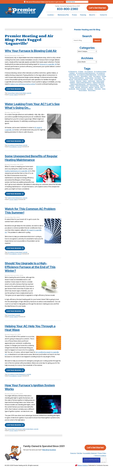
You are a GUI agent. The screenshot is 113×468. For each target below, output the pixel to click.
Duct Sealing (98, 78)
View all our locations (49, 450)
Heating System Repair (20, 93)
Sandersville (72, 89)
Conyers (11, 94)
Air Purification (101, 74)
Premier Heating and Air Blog (87, 29)
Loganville (28, 93)
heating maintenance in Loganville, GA (17, 171)
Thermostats (97, 89)
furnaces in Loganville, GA (48, 64)
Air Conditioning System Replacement (86, 74)
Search (97, 40)
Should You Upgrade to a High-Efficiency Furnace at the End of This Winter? (30, 267)
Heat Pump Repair (94, 85)
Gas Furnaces (18, 429)
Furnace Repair (11, 93)
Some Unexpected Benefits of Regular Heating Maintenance (31, 158)
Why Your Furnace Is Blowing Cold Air (31, 51)
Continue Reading (13, 89)
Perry (101, 87)
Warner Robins (91, 90)
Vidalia (103, 89)
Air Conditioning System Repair (15, 145)
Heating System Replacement (78, 84)
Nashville (97, 87)
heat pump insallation (92, 84)
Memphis (91, 87)
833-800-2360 (67, 9)
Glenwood (78, 81)
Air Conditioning (13, 146)
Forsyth (91, 79)
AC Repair (80, 71)
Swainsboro (90, 89)
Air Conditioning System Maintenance (16, 374)
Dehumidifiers (84, 76)
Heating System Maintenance (15, 197)
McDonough (84, 87)
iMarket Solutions (83, 465)
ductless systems (89, 78)
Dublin (90, 76)
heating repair (91, 81)
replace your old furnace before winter (22, 84)
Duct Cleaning (97, 76)
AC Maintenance (72, 71)
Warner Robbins (83, 90)
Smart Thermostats (81, 89)
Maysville (77, 87)
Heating (16, 94)
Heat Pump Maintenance (82, 85)
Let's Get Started (97, 8)
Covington (76, 76)
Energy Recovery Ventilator (81, 79)
